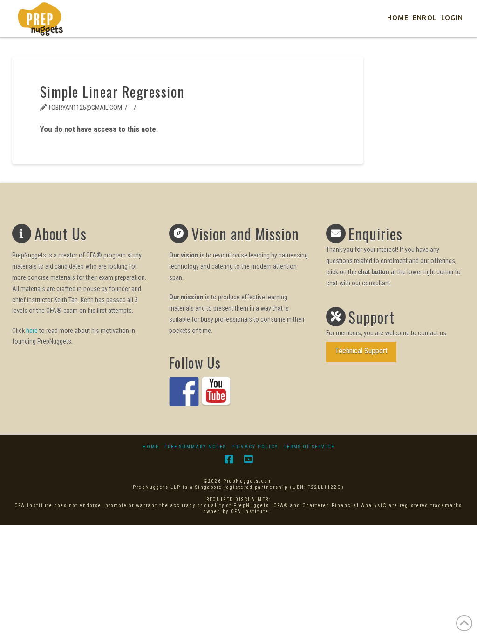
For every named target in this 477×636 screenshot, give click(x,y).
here (32, 330)
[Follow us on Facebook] (184, 391)
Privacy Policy (255, 446)
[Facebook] (229, 459)
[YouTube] (248, 459)
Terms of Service (309, 446)
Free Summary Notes (195, 446)
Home (151, 446)
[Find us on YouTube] (216, 391)
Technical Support (361, 350)
